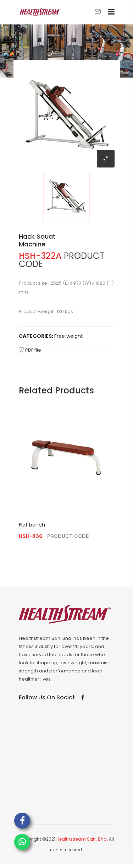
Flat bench (32, 525)
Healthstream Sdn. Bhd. (82, 839)
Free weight (68, 336)
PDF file (32, 350)
